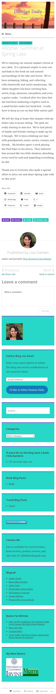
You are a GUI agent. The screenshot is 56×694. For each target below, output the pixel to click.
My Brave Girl (10, 272)
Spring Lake (41, 220)
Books (11, 483)
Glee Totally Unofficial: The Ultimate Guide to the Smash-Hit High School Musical (29, 623)
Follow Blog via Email (20, 355)
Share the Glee (15, 627)
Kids (7, 220)
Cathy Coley (14, 585)
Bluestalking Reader (18, 582)
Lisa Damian (25, 43)
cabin (28, 220)
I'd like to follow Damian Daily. (27, 389)
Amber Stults (15, 578)
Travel (17, 220)
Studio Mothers (16, 596)
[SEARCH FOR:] (28, 410)
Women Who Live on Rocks (21, 599)
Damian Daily (28, 11)
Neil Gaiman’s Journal (19, 592)
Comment (45, 311)
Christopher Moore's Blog (21, 589)
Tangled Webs (15, 631)
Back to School (46, 272)
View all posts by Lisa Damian (37, 258)
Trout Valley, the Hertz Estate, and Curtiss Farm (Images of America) (29, 636)
